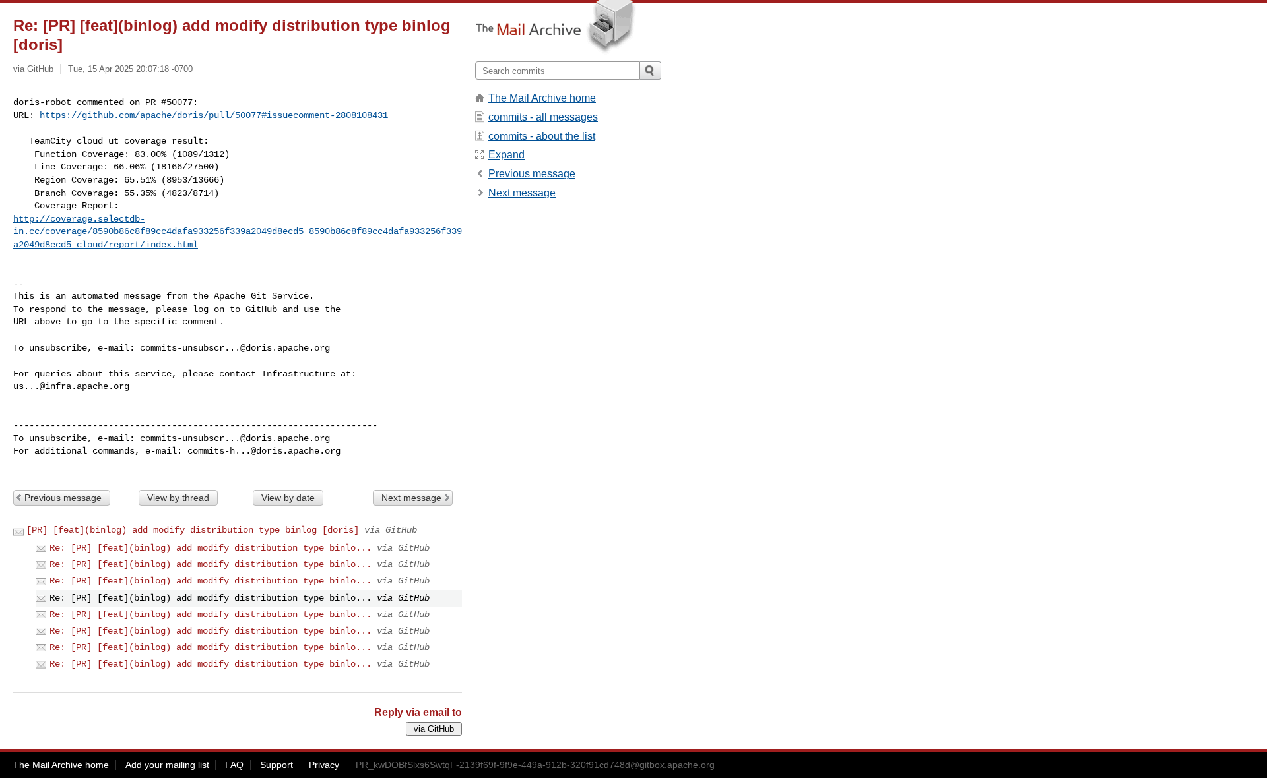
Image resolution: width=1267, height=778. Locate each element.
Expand (506, 154)
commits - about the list (541, 136)
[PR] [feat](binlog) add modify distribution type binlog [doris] (192, 530)
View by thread (178, 498)
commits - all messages (543, 117)
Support (276, 765)
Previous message (63, 498)
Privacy (324, 765)
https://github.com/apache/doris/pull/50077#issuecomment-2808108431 (214, 115)
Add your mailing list (167, 765)
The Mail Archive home (542, 98)
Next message (411, 498)
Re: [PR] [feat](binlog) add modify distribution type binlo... (210, 548)
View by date (288, 498)
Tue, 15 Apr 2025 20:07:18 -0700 (130, 69)
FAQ (234, 765)
